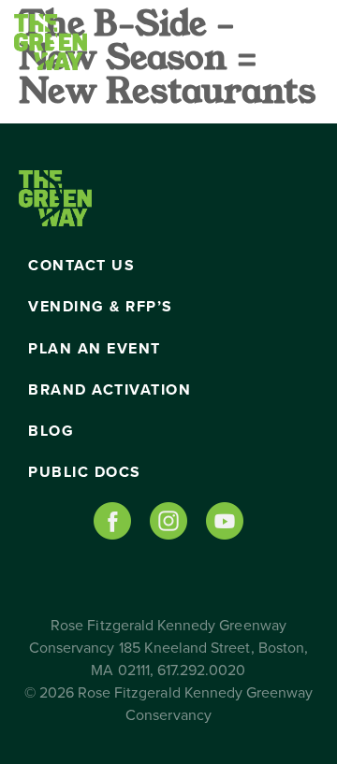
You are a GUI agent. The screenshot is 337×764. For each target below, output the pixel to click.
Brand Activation (109, 390)
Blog (51, 431)
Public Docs (84, 472)
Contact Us (81, 265)
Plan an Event (94, 348)
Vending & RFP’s (100, 306)
